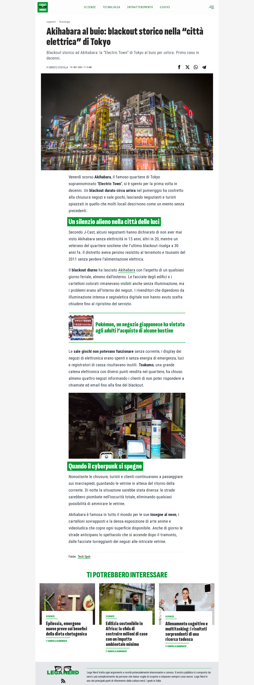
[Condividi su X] (187, 67)
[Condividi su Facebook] (179, 67)
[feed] (63, 681)
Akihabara (126, 270)
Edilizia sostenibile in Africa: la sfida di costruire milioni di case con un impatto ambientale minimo (127, 634)
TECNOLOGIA (111, 7)
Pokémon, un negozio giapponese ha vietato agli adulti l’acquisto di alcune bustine (140, 327)
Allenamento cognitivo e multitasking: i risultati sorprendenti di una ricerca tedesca (186, 631)
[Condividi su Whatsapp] (195, 67)
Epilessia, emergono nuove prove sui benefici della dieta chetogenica (66, 629)
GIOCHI (165, 7)
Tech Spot (84, 556)
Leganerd (50, 21)
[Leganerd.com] (42, 7)
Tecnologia (64, 21)
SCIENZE (90, 7)
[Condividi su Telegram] (204, 67)
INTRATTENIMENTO (140, 7)
